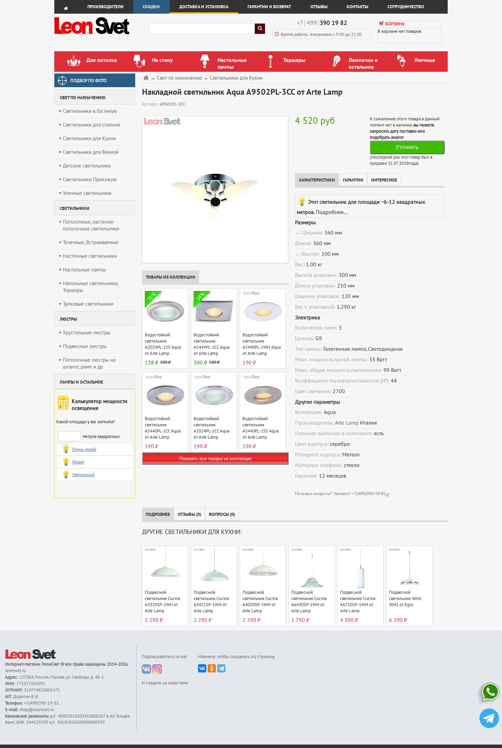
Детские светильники (87, 166)
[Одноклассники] (212, 668)
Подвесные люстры (85, 346)
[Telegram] (221, 668)
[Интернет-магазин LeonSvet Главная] (101, 36)
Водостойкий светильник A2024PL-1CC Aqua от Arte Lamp (211, 428)
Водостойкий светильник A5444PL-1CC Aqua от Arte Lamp (211, 344)
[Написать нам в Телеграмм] (489, 719)
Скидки (151, 7)
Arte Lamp (347, 423)
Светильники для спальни (91, 125)
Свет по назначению (179, 78)
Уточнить (407, 147)
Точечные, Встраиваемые (90, 242)
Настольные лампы (84, 270)
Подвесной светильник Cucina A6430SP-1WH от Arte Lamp (308, 602)
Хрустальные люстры (86, 333)
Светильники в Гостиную (90, 111)
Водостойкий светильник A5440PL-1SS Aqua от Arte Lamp (260, 428)
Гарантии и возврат (269, 7)
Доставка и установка (203, 7)
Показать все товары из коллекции (215, 458)
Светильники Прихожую (90, 179)
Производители (105, 7)
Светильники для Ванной (90, 152)
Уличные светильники (87, 193)
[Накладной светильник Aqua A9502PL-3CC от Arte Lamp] (214, 189)
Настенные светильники (90, 256)
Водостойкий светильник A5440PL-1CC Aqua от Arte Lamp (163, 428)
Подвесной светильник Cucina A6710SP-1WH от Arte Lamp (357, 602)
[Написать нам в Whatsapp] (489, 693)
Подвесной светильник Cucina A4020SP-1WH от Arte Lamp (260, 602)
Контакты (357, 7)
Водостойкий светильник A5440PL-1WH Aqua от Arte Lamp (261, 344)
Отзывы (318, 7)
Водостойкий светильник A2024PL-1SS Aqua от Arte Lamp (163, 344)
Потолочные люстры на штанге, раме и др (89, 363)
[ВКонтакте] (202, 668)
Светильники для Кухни (89, 138)
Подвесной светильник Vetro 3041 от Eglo (405, 598)
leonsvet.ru (15, 670)
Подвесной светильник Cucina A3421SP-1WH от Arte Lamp (211, 602)
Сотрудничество (406, 7)
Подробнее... (331, 212)
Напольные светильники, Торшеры (90, 286)
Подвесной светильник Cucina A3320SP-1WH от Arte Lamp (162, 602)
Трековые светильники (88, 304)
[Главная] (146, 77)
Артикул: (151, 104)
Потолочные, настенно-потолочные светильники (91, 225)
